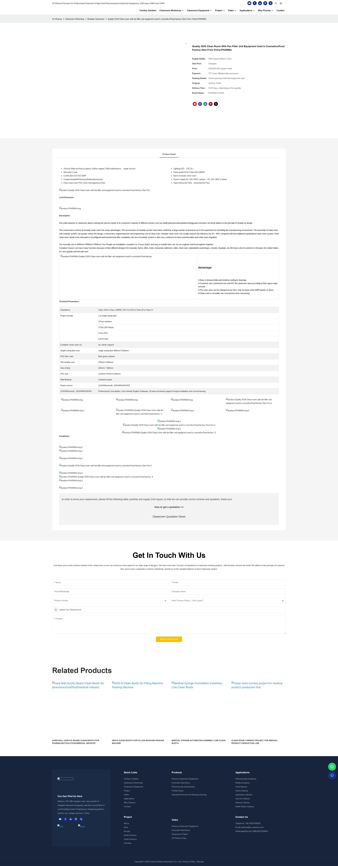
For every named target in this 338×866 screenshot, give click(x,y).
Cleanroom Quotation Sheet (169, 516)
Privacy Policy (189, 861)
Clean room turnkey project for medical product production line (254, 741)
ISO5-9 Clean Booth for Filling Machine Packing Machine (138, 741)
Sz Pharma (57, 19)
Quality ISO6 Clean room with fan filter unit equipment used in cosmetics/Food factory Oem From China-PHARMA (157, 19)
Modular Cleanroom (95, 19)
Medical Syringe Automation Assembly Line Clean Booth (199, 741)
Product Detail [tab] (169, 154)
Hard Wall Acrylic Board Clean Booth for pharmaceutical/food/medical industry (75, 741)
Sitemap (200, 861)
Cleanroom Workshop (74, 19)
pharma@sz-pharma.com (252, 827)
